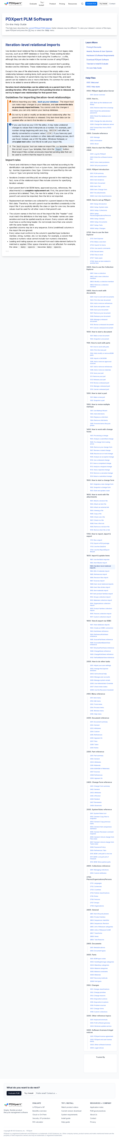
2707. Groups (94, 903)
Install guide (65, 1118)
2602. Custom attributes (98, 873)
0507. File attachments (98, 193)
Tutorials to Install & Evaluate (97, 64)
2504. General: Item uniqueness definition (101, 828)
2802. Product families (97, 917)
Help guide (65, 1122)
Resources (72, 4)
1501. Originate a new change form (101, 484)
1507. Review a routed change (100, 450)
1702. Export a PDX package (99, 543)
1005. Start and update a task (100, 306)
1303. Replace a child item (99, 417)
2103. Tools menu (96, 704)
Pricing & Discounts (94, 47)
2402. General (95, 789)
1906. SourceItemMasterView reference (100, 643)
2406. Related (95, 799)
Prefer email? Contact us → (46, 1093)
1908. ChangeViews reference (100, 651)
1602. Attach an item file (98, 504)
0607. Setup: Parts (96, 225)
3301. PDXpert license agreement (101, 1036)
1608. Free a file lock (97, 523)
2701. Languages (96, 883)
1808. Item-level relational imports (101, 584)
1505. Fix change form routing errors (100, 443)
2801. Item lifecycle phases (99, 914)
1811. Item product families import (101, 594)
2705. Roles (94, 896)
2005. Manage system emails (100, 680)
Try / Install (41, 3)
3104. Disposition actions (98, 999)
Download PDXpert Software (98, 60)
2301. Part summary (96, 755)
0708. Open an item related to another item (100, 262)
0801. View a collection (98, 273)
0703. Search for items (98, 245)
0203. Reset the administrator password (100, 112)
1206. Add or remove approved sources (100, 362)
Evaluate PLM (91, 4)
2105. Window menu (97, 711)
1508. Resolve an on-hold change (101, 453)
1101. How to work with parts (99, 347)
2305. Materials (95, 765)
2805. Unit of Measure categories (101, 927)
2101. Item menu (95, 698)
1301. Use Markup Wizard (98, 410)
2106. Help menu (95, 714)
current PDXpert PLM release (39, 28)
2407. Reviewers (96, 802)
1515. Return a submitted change (101, 476)
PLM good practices (98, 1111)
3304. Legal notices (97, 1048)
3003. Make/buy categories (99, 965)
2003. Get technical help (98, 674)
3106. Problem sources (98, 1005)
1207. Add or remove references (101, 367)
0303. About (94, 144)
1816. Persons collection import (100, 613)
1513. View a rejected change (100, 470)
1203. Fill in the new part (98, 350)
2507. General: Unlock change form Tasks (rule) (102, 843)
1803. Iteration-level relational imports (100, 567)
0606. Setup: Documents (98, 222)
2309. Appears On (96, 778)
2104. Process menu (97, 707)
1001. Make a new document (99, 336)
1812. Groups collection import (100, 597)
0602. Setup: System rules (99, 207)
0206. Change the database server (102, 124)
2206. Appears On (96, 738)
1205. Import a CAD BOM (98, 358)
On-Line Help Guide (94, 68)
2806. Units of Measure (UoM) (100, 930)
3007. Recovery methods (98, 978)
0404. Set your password (98, 165)
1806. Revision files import (99, 577)
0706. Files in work (96, 255)
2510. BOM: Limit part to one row (101, 854)
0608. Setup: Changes (97, 228)
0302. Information (96, 140)
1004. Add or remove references (101, 303)
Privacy (93, 1122)
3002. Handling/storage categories (102, 962)
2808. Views (94, 936)
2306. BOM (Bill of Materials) (99, 768)
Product (53, 4)
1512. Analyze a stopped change (101, 466)
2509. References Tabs (98, 850)
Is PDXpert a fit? (39, 1107)
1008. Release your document (100, 316)
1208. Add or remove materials (100, 370)
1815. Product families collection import (101, 609)
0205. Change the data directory (101, 121)
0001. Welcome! (93, 82)
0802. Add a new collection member (99, 277)
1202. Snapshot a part (97, 400)
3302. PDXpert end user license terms (101, 1040)
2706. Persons (95, 899)
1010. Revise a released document (102, 324)
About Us (93, 1115)
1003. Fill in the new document (100, 300)
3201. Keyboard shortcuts (98, 1020)
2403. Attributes (95, 792)
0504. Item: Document (97, 183)
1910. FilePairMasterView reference (102, 657)
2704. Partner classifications (99, 893)
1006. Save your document (99, 310)
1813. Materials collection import (101, 600)
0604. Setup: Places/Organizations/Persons (100, 214)
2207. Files (93, 741)
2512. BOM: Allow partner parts (100, 862)
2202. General (94, 725)
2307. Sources (95, 772)
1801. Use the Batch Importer (99, 559)
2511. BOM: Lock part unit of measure (99, 858)
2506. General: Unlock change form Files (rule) (102, 838)
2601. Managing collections (99, 870)
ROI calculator (38, 1122)
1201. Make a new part (97, 397)
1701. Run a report (96, 540)
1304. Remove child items (99, 420)
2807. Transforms (96, 933)
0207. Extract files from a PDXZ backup (100, 128)
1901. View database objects (100, 625)
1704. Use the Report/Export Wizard (99, 551)
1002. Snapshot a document (99, 339)
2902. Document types (98, 951)
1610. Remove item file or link (100, 530)
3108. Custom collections (98, 1012)
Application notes (96, 1107)
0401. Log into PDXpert (98, 154)
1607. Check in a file (97, 520)
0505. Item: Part (95, 186)
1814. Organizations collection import (100, 604)
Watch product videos (69, 1107)
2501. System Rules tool (98, 813)
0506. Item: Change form (98, 189)
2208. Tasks (94, 744)
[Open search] (82, 4)
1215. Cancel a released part (99, 389)
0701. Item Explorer (96, 238)
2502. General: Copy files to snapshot (99, 817)
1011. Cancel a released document (101, 328)
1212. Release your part (98, 379)
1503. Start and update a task (100, 490)
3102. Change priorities (98, 992)
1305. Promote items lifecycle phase (100, 424)
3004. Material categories (99, 968)
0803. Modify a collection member (102, 281)
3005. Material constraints (99, 971)
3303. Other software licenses (100, 1045)
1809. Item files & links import (100, 587)
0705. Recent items (96, 251)
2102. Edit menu (95, 701)
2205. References (96, 735)
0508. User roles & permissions (101, 196)
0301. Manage (95, 137)
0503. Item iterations (97, 180)
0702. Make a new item (98, 242)
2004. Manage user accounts (100, 677)
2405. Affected (95, 796)
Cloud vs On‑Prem (39, 1115)
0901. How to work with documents (102, 297)
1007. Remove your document (100, 313)
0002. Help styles (93, 87)
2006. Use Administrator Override (101, 683)
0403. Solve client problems (99, 162)
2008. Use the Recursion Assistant (102, 690)
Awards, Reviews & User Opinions (99, 51)
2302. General (95, 759)
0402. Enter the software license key (101, 158)
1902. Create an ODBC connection (101, 628)
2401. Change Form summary (100, 786)
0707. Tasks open (96, 258)
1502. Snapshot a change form (100, 487)
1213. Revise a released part (99, 383)
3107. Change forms (97, 1008)
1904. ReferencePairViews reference (99, 635)
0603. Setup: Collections (98, 210)
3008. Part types (95, 981)
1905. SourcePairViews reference (101, 639)
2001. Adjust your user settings (100, 665)
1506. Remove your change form (101, 447)
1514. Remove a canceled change (101, 473)
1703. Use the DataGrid (98, 546)
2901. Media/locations (97, 947)
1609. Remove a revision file (99, 527)
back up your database (48, 102)
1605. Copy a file (95, 514)
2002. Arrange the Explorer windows (99, 669)
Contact (112, 4)
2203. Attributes (95, 728)
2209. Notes (94, 748)
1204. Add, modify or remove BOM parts (102, 354)
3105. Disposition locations (99, 1002)
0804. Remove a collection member (99, 286)
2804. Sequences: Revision (99, 923)
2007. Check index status (98, 687)
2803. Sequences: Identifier (99, 920)
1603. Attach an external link (99, 507)
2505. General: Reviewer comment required (102, 833)
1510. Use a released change (100, 460)
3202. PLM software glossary (100, 1023)
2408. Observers (96, 805)
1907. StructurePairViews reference (102, 648)
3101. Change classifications (99, 989)
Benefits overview (39, 1111)
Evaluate (33, 4)
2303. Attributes (95, 762)
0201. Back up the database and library (101, 103)
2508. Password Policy (98, 847)
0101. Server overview (97, 95)
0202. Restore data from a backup (101, 108)
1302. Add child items (97, 414)
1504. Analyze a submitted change (101, 439)
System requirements (69, 1115)
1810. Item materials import (99, 590)
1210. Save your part (97, 373)
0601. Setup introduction (98, 204)
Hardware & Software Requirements (100, 55)
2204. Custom (95, 731)
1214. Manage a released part (100, 386)
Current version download (71, 1111)
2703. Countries (95, 890)
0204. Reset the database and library (100, 117)
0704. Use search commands (100, 248)
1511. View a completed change (100, 463)
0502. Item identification (98, 176)
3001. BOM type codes (98, 958)
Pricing (62, 4)
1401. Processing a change (99, 435)
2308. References (96, 775)
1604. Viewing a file (96, 510)
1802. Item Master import (98, 563)
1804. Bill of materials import (99, 571)
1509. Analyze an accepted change (102, 457)
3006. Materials (95, 975)
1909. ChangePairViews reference (101, 654)
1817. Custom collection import (100, 617)
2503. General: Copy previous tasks (100, 822)
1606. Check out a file (97, 517)
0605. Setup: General (97, 219)
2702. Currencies (96, 886)
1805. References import (98, 574)
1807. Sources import (97, 581)
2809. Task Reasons (97, 940)
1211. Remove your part (98, 376)
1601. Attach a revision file (99, 501)
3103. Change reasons (97, 995)
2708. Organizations (97, 906)
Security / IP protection (41, 1118)
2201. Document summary (99, 722)
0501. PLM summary (97, 173)
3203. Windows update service (100, 1026)
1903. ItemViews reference (99, 631)
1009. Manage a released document (98, 320)
